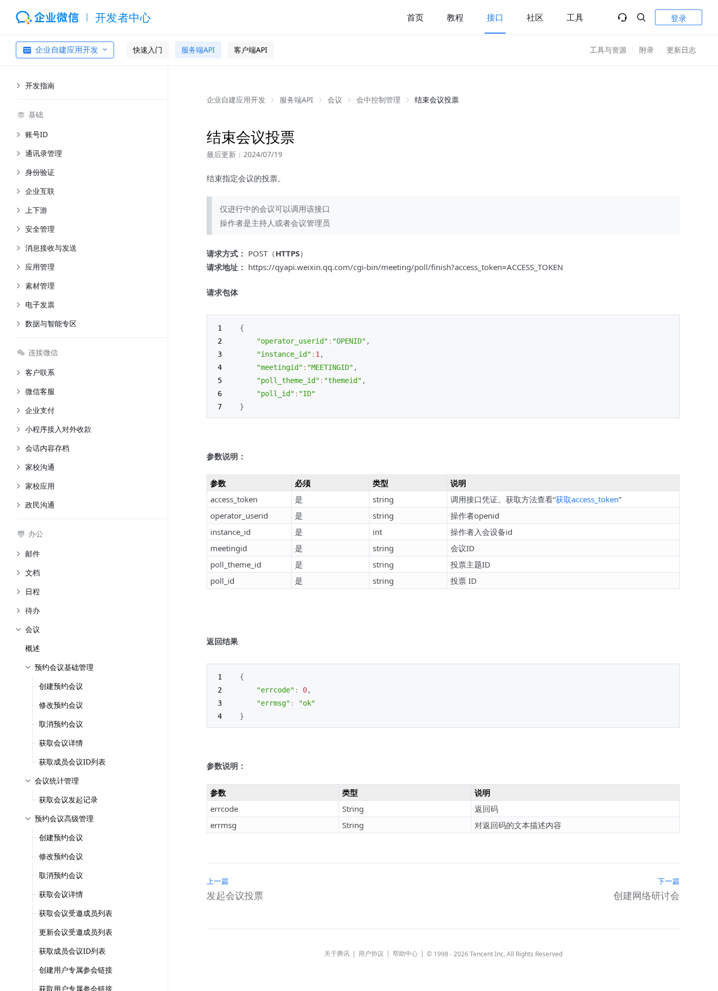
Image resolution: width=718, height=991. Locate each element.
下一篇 (669, 881)
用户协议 (371, 953)
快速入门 (147, 50)
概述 (32, 648)
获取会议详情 (61, 743)
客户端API (251, 50)
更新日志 (681, 50)
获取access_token (587, 499)
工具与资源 (608, 50)
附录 (646, 50)
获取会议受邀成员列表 (75, 913)
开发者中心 (123, 17)
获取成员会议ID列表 (72, 762)
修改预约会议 (61, 705)
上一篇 (218, 881)
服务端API (198, 50)
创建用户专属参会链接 (75, 970)
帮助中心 (405, 953)
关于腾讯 (337, 953)
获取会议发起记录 (68, 799)
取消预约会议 (61, 724)
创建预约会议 (61, 686)
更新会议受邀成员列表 (75, 932)
